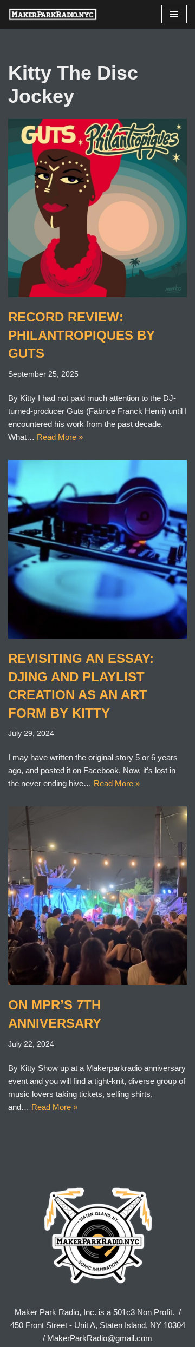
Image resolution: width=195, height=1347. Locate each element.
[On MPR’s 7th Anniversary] (97, 895)
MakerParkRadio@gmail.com (99, 1338)
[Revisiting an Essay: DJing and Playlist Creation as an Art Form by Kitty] (97, 549)
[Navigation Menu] (174, 14)
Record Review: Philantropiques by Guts (81, 335)
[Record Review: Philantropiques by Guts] (97, 208)
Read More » (60, 437)
